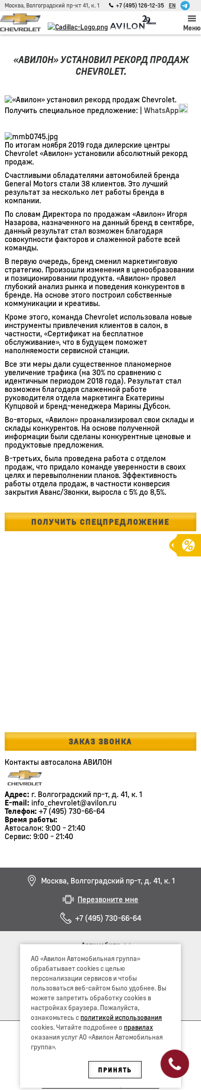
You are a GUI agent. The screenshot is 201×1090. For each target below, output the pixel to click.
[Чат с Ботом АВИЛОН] (185, 5)
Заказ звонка (100, 741)
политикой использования (121, 1017)
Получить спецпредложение (100, 522)
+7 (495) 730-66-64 (108, 918)
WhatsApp (161, 110)
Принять (115, 1070)
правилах (138, 1027)
